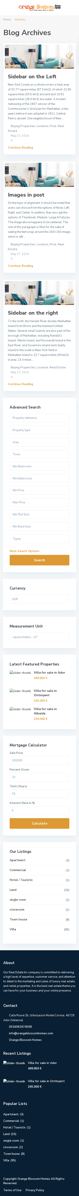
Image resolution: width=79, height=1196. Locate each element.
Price (53, 126)
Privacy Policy (35, 1190)
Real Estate (58, 367)
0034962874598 (20, 1027)
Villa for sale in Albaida (45, 711)
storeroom (17, 909)
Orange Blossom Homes (25, 1040)
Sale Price (16, 753)
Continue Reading (20, 148)
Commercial (18, 870)
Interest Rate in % (22, 803)
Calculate (39, 823)
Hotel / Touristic (21, 880)
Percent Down (19, 769)
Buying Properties (23, 126)
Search (39, 560)
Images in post (26, 194)
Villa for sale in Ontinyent (45, 693)
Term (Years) (18, 786)
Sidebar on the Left (32, 76)
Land (13, 890)
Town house (18, 919)
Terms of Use (12, 1190)
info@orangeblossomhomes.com (31, 1033)
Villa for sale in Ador (49, 673)
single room (18, 900)
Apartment (17, 860)
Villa (13, 929)
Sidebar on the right (33, 312)
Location (42, 126)
